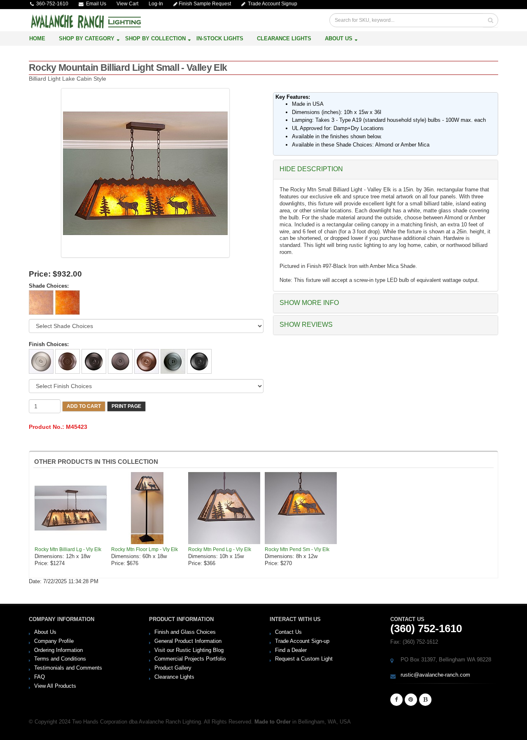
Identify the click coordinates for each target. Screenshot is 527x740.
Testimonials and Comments (68, 668)
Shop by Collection (155, 38)
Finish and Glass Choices (185, 632)
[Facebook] (396, 699)
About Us (338, 38)
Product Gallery (172, 668)
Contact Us (288, 632)
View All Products (55, 686)
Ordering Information (58, 650)
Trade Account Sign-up (302, 641)
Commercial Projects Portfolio (190, 659)
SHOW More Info (309, 302)
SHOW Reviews (306, 324)
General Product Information (188, 641)
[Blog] (425, 699)
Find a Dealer (291, 650)
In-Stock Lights (219, 38)
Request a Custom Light (304, 659)
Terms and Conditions (60, 659)
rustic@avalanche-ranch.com (435, 675)
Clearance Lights (284, 38)
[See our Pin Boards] (411, 699)
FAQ (39, 677)
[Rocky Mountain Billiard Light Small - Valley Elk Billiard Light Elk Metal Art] (145, 173)
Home (37, 38)
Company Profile (54, 641)
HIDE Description (311, 168)
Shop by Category (86, 38)
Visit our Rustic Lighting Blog (189, 650)
